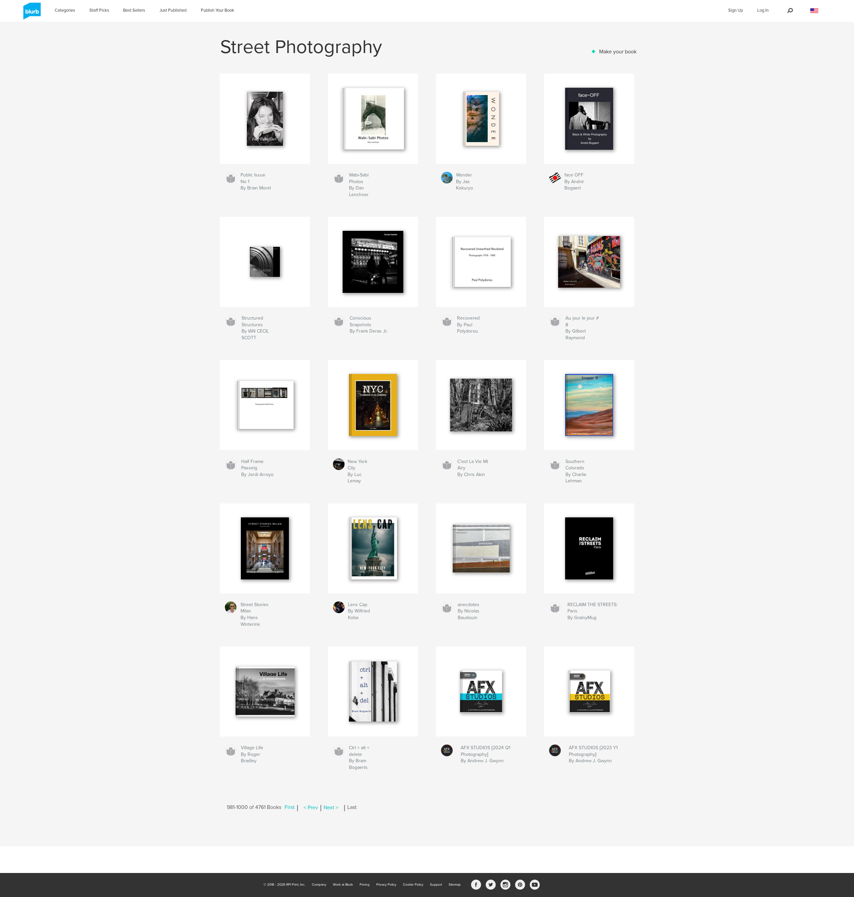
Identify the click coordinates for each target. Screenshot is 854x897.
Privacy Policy (386, 885)
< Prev (311, 807)
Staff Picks (99, 10)
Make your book (617, 51)
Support (436, 885)
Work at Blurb (343, 885)
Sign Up (735, 10)
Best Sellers (134, 10)
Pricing (365, 885)
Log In (763, 10)
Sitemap (455, 885)
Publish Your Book (217, 10)
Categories (65, 10)
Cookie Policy (413, 885)
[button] (814, 11)
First (290, 807)
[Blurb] (30, 13)
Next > (331, 807)
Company (319, 885)
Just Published (172, 10)
